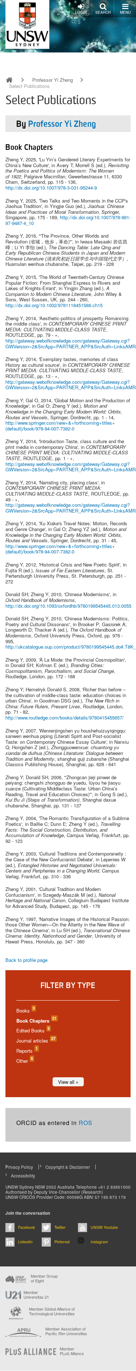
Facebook (26, 1227)
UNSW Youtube (104, 1227)
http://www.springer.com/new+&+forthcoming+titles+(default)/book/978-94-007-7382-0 (60, 425)
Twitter (60, 1227)
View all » (68, 1081)
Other (24, 1060)
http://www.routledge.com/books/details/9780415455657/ (64, 717)
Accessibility (23, 1175)
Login (81, 12)
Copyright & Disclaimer (67, 1167)
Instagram (99, 1241)
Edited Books (32, 1030)
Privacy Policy (19, 1167)
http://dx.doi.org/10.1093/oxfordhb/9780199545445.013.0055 (68, 605)
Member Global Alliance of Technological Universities (52, 1311)
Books (25, 1010)
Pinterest (62, 1241)
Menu (125, 12)
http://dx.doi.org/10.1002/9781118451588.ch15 (54, 305)
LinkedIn (25, 1241)
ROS (85, 1123)
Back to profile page (26, 959)
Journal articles (35, 1040)
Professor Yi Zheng (52, 80)
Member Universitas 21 (36, 1294)
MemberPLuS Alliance (72, 1351)
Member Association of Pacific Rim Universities (66, 1331)
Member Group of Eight (44, 1278)
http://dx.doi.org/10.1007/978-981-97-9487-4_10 (68, 220)
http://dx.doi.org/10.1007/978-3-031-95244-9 (51, 187)
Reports (26, 1050)
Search (103, 12)
